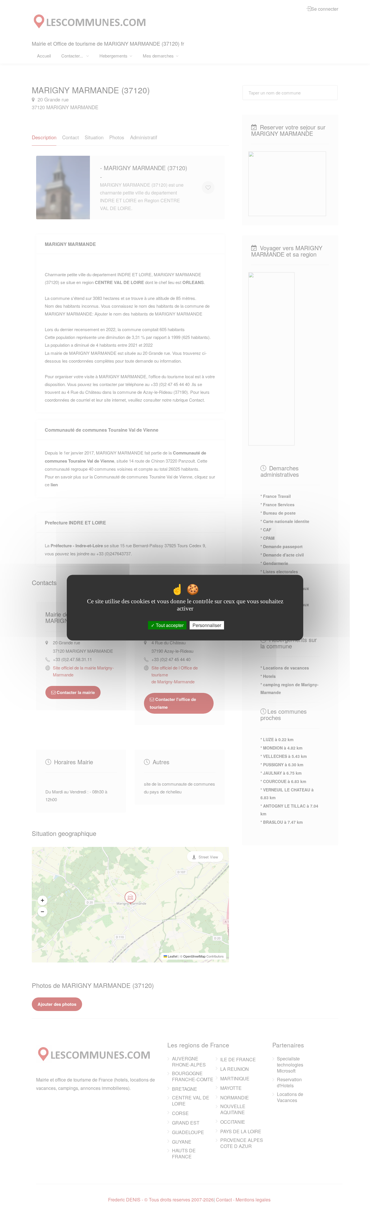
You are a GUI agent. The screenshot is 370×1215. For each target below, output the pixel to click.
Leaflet (172, 956)
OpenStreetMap (194, 956)
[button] (42, 900)
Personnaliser (207, 625)
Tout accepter (169, 625)
